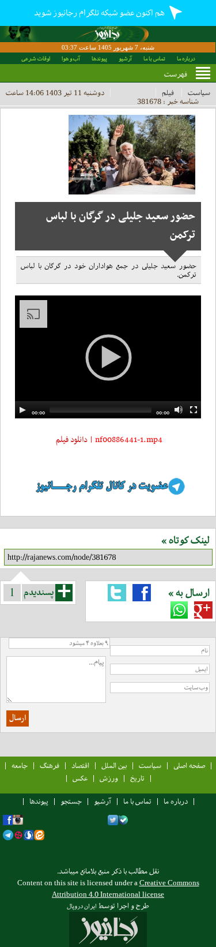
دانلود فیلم (71, 440)
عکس (80, 778)
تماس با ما (154, 58)
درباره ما (186, 58)
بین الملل (114, 765)
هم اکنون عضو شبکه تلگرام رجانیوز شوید (100, 13)
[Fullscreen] (193, 409)
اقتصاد (80, 765)
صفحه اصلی (189, 765)
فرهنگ (49, 765)
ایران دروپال (82, 906)
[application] (108, 356)
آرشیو (125, 58)
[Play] (22, 409)
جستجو (71, 801)
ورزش (109, 778)
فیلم (168, 92)
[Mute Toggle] (178, 409)
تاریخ (137, 778)
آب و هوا (71, 58)
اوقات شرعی (35, 58)
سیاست (199, 92)
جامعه (20, 765)
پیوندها (99, 58)
